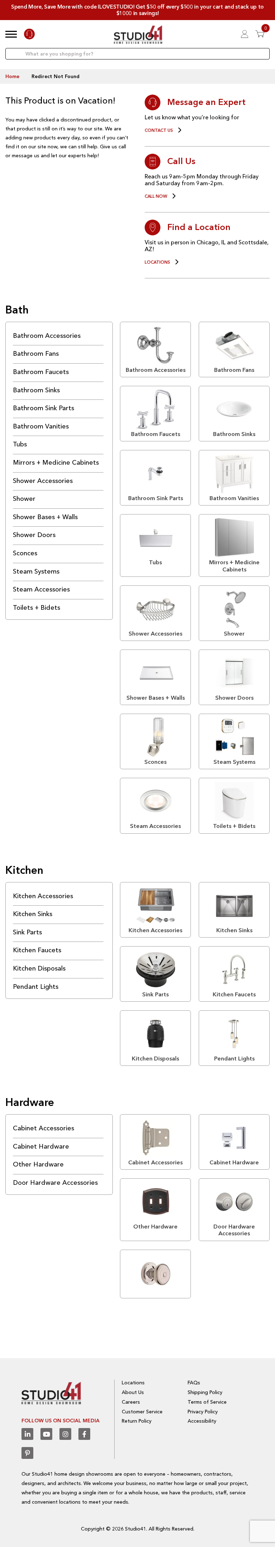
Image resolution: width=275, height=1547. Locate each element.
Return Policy (136, 1421)
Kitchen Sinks (32, 914)
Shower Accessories (43, 481)
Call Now (156, 196)
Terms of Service (207, 1402)
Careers (131, 1402)
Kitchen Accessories (43, 896)
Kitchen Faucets (37, 950)
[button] (11, 34)
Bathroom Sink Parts (43, 408)
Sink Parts (27, 932)
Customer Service (142, 1411)
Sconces (25, 553)
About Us (133, 1392)
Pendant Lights (35, 987)
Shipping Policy (205, 1392)
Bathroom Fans (36, 354)
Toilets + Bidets (36, 608)
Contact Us (159, 130)
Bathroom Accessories (47, 336)
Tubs (20, 444)
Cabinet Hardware (41, 1146)
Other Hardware (38, 1164)
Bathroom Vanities (41, 426)
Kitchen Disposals (39, 968)
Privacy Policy (203, 1411)
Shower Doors (34, 535)
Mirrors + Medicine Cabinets (56, 462)
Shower (24, 499)
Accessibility (202, 1421)
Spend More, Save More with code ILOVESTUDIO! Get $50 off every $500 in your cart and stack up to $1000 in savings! (137, 9)
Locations (157, 262)
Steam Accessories (41, 589)
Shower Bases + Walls (45, 517)
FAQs (194, 1382)
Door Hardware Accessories (55, 1183)
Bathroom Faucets (41, 372)
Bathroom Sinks (36, 390)
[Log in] (244, 34)
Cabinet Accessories (43, 1128)
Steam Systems (36, 571)
